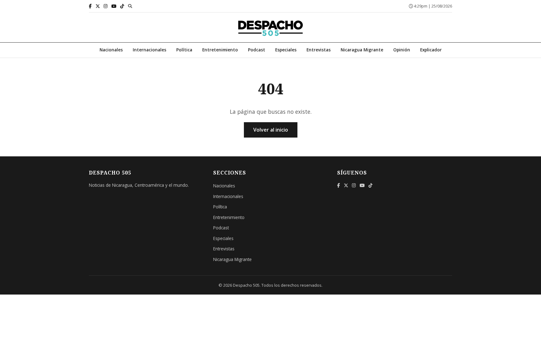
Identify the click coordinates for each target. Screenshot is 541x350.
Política (184, 50)
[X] (97, 6)
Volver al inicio (270, 129)
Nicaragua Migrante (362, 50)
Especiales (285, 50)
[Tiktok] (122, 6)
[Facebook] (90, 6)
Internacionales (149, 50)
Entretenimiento (220, 50)
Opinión (401, 50)
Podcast (256, 50)
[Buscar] (130, 6)
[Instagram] (106, 6)
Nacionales (111, 50)
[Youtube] (113, 6)
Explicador (431, 50)
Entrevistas (319, 50)
